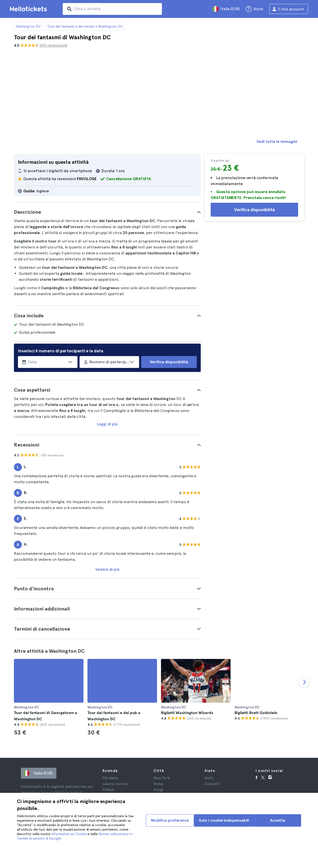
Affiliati (108, 790)
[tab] (107, 212)
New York (162, 778)
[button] (107, 212)
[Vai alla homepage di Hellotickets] (29, 9)
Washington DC (28, 26)
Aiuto (209, 778)
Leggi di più (107, 424)
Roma (158, 784)
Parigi (158, 790)
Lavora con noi (115, 784)
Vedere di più (107, 569)
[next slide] (304, 682)
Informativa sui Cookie (68, 834)
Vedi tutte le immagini (277, 141)
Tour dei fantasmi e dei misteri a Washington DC (85, 26)
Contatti (211, 784)
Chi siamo (110, 778)
